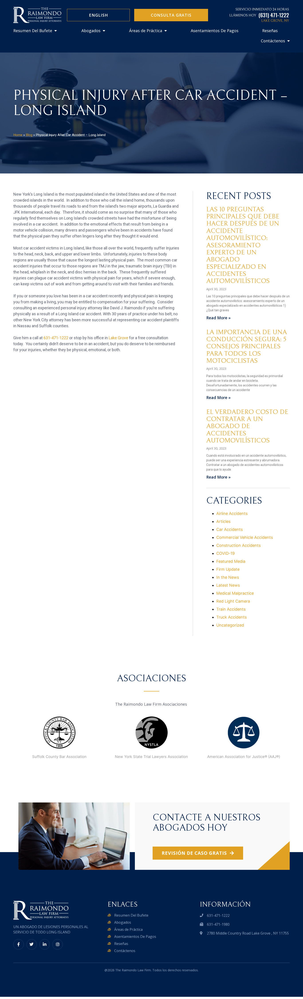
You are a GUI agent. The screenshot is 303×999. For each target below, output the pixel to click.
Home (17, 135)
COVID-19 (225, 553)
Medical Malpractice (235, 593)
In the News (227, 577)
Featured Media (230, 561)
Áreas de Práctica (145, 30)
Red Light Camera (233, 601)
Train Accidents (231, 609)
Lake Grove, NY (275, 21)
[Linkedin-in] (44, 944)
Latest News (228, 585)
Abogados (90, 30)
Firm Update (228, 569)
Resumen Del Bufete (32, 30)
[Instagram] (57, 944)
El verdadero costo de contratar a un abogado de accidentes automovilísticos (247, 426)
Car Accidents (229, 529)
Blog (29, 135)
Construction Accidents (238, 545)
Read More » (218, 317)
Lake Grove (118, 337)
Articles (223, 521)
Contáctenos (273, 40)
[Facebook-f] (18, 944)
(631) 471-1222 (273, 15)
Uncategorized (230, 625)
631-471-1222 (55, 337)
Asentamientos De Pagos (214, 30)
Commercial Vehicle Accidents (244, 537)
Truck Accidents (231, 617)
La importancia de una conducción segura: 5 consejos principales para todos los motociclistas (246, 346)
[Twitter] (31, 944)
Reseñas (270, 30)
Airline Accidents (232, 513)
